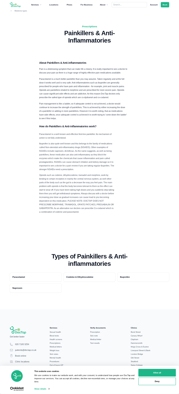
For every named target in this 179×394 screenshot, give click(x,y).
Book (165, 5)
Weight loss (54, 350)
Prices (69, 5)
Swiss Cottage (137, 365)
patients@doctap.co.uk (25, 350)
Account (154, 5)
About (102, 5)
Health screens (56, 339)
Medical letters (56, 347)
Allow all (157, 373)
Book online (20, 356)
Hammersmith (136, 343)
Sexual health (55, 332)
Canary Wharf (136, 336)
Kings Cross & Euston (140, 347)
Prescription (95, 332)
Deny (157, 381)
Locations (53, 5)
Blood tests (54, 336)
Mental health (55, 358)
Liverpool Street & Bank (140, 350)
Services (35, 5)
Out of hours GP (56, 365)
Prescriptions (55, 343)
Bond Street (136, 332)
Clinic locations (22, 362)
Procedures (54, 361)
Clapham (134, 339)
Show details (40, 389)
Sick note (94, 336)
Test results (95, 343)
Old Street (135, 358)
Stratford (134, 361)
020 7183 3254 (22, 344)
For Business (87, 5)
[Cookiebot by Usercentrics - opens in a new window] (17, 389)
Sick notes (54, 354)
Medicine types (21, 11)
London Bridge (137, 354)
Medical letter (95, 339)
